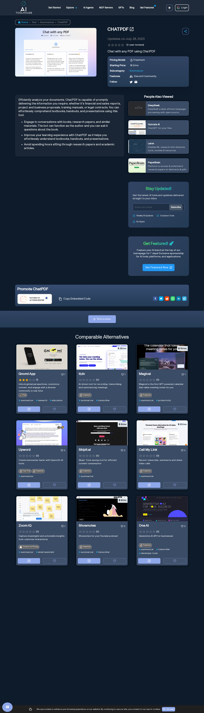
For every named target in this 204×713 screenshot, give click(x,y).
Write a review (104, 319)
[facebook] (155, 299)
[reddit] (167, 299)
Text (34, 22)
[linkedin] (178, 299)
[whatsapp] (173, 299)
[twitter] (161, 299)
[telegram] (184, 299)
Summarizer (47, 22)
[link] (54, 7)
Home (24, 22)
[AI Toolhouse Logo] (22, 7)
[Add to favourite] (54, 409)
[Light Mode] (169, 7)
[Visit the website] (29, 409)
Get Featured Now (156, 267)
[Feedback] (7, 707)
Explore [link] (70, 8)
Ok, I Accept (168, 709)
